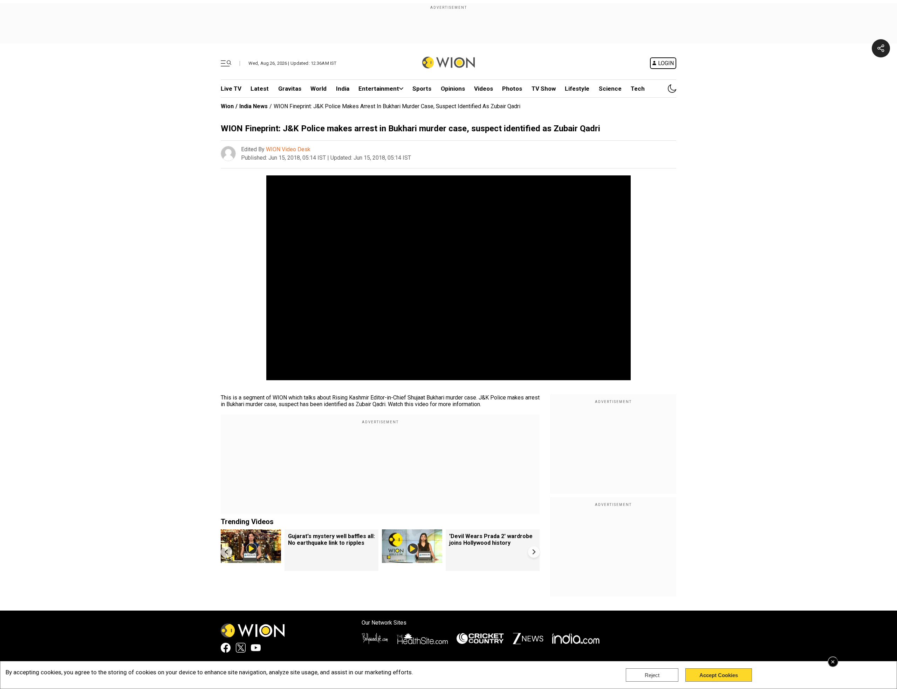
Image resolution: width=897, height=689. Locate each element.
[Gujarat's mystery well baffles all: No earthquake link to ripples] (251, 559)
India (342, 88)
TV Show (544, 88)
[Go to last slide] (226, 552)
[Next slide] (534, 552)
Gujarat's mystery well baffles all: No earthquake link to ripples (331, 539)
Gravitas (289, 88)
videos (483, 88)
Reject (652, 675)
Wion (227, 106)
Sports (421, 88)
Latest (260, 88)
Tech (638, 88)
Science (610, 88)
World (318, 88)
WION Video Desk (288, 149)
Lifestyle (577, 88)
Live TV (231, 88)
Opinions (453, 88)
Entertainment (378, 88)
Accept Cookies (718, 675)
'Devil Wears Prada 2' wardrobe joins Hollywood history (491, 539)
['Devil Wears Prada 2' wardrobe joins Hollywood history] (412, 559)
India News (253, 106)
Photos (512, 88)
